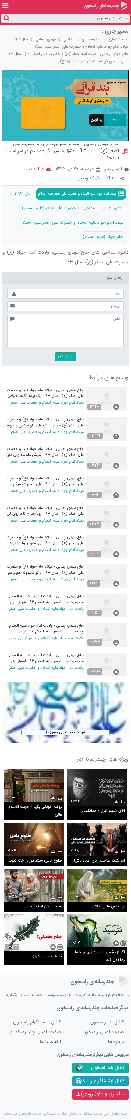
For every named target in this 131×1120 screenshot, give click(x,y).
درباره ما (116, 1042)
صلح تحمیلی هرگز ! (46, 956)
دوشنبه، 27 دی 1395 (74, 169)
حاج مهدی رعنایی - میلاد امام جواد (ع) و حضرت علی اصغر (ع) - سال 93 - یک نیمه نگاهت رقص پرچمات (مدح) (45, 393)
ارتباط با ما (50, 1042)
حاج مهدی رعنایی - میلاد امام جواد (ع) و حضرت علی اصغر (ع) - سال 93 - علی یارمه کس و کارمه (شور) (45, 422)
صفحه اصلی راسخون (103, 1032)
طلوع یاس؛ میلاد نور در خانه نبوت (35, 861)
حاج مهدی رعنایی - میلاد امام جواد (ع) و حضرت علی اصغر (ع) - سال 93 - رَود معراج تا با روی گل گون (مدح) (45, 511)
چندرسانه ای (91, 39)
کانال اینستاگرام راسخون (37, 1022)
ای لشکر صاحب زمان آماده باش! (99, 861)
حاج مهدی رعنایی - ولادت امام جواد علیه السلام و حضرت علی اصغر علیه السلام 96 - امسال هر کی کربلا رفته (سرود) (46, 658)
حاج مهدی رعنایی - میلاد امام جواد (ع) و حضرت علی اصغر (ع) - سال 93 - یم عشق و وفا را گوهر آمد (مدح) (45, 540)
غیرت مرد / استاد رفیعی (43, 906)
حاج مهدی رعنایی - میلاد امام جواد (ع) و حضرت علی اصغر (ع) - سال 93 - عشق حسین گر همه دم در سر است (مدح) (67, 58)
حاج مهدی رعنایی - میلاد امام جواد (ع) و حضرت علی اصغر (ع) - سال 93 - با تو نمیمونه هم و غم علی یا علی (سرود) (45, 569)
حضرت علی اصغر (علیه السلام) (49, 208)
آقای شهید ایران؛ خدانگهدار (103, 811)
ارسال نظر (113, 169)
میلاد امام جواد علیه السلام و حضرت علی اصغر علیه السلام (81, 46)
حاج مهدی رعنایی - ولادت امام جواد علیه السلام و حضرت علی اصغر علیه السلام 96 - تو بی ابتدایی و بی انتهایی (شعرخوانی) (46, 628)
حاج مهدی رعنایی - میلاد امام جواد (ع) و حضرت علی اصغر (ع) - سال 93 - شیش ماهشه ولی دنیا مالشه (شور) (44, 452)
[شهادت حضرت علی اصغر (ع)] (65, 712)
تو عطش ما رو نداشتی (107, 906)
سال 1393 (19, 39)
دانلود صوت (33, 169)
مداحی (68, 39)
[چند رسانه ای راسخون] (105, 5)
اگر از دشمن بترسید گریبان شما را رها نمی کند (98, 956)
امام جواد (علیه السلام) (103, 237)
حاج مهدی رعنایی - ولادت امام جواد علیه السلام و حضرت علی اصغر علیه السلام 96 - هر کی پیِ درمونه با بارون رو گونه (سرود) (46, 599)
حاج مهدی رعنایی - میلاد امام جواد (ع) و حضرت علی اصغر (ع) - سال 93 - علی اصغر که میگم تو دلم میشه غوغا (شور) (45, 481)
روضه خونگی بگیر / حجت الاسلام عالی (35, 811)
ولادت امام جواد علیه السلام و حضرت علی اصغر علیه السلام (46, 608)
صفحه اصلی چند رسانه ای (35, 1032)
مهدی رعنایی (45, 39)
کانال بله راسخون (107, 1022)
